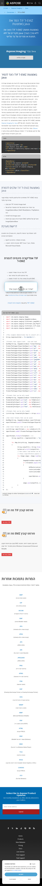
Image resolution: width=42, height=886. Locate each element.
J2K (21, 650)
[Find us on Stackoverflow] (21, 828)
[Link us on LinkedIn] (17, 828)
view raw (36, 493)
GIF (21, 603)
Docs (20, 848)
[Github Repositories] (29, 828)
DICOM (21, 610)
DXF (21, 689)
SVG (21, 697)
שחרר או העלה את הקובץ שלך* (21, 289)
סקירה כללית (21, 57)
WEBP (21, 705)
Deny (29, 879)
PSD (21, 681)
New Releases (20, 842)
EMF (21, 618)
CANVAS (21, 767)
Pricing (20, 845)
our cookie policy (16, 870)
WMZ (21, 744)
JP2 (21, 642)
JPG (21, 626)
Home (20, 836)
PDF (21, 720)
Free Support (20, 855)
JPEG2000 (21, 658)
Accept (21, 874)
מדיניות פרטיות (13, 295)
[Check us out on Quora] (25, 828)
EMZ (21, 736)
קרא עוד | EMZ (7, 554)
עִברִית (31, 3)
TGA (21, 752)
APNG (21, 673)
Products (20, 839)
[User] (35, 3)
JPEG (21, 634)
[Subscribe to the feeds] (34, 828)
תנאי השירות (23, 295)
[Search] (39, 3)
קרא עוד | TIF (6, 522)
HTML (21, 728)
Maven (35, 128)
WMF (21, 712)
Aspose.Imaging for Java (10, 123)
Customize (12, 879)
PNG (21, 665)
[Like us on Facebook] (8, 828)
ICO (21, 775)
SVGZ (21, 760)
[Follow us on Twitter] (12, 828)
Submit (21, 812)
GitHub (6, 495)
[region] (21, 403)
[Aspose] (13, 3)
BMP (21, 595)
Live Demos (20, 852)
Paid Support (20, 858)
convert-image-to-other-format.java (14, 493)
